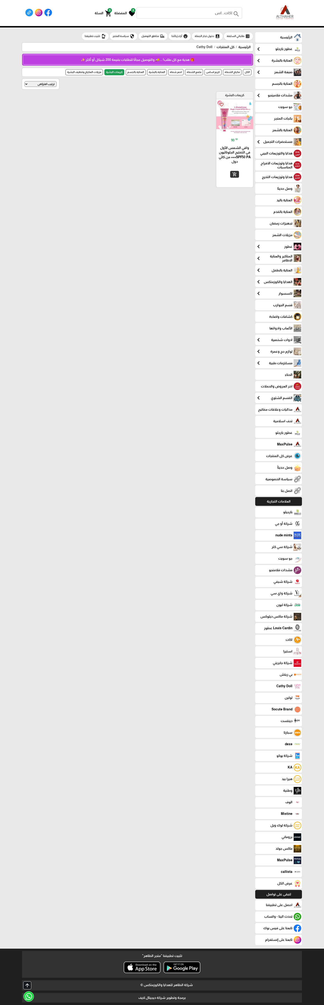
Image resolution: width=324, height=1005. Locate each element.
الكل (247, 72)
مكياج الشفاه (232, 72)
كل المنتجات (225, 47)
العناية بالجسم (135, 72)
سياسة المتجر (123, 36)
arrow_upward (27, 985)
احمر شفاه (176, 72)
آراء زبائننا (179, 36)
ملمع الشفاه (194, 72)
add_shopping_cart (234, 174)
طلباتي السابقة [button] (238, 36)
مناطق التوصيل (153, 36)
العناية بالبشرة (157, 72)
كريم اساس (213, 72)
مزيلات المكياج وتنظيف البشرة (84, 72)
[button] (124, 13)
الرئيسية (244, 47)
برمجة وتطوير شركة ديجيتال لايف (162, 998)
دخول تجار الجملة (207, 36)
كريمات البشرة (114, 72)
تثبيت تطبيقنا (95, 36)
